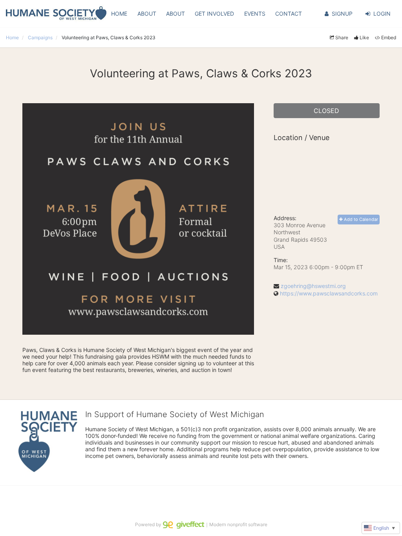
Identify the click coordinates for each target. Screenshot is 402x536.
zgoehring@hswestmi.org (313, 286)
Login (382, 13)
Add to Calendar (360, 219)
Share (341, 37)
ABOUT (146, 13)
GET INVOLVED (214, 13)
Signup (342, 13)
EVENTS (254, 13)
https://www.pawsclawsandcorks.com (329, 293)
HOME (119, 13)
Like (364, 37)
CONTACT (288, 13)
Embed (388, 37)
